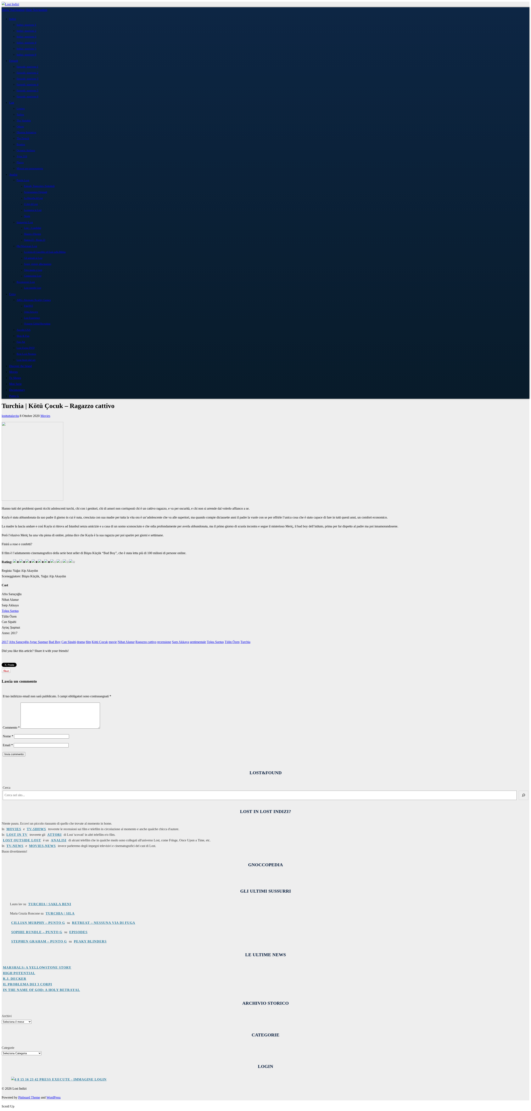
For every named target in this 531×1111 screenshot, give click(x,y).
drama (81, 642)
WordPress (53, 1097)
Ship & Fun (23, 335)
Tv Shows (15, 377)
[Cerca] (523, 795)
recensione (164, 642)
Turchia (245, 642)
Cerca (6, 787)
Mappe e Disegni (32, 234)
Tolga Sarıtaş (10, 611)
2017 (5, 642)
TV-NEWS (14, 846)
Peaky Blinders (90, 941)
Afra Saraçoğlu (19, 642)
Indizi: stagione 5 (26, 48)
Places (20, 162)
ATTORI (54, 834)
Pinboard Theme (29, 1097)
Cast (11, 102)
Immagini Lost (25, 222)
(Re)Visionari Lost (27, 246)
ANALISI (58, 840)
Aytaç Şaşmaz (38, 642)
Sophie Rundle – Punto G (36, 932)
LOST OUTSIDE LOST (22, 840)
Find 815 (28, 306)
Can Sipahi (68, 642)
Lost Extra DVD (25, 347)
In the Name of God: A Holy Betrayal (41, 990)
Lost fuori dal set (26, 359)
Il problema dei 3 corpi (27, 984)
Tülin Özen (232, 642)
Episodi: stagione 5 (27, 90)
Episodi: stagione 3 (27, 78)
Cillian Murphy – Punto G (38, 922)
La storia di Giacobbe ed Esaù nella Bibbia (45, 252)
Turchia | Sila (60, 913)
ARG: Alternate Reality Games (34, 300)
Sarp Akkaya (180, 642)
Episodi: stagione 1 (27, 66)
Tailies (20, 114)
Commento (11, 727)
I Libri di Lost (31, 204)
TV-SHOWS (36, 829)
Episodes (78, 932)
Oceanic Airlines (26, 150)
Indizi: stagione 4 (26, 42)
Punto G (14, 395)
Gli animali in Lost (33, 258)
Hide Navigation (36, 10)
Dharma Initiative (26, 132)
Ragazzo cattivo (145, 642)
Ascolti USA (23, 329)
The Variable (24, 120)
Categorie (8, 1047)
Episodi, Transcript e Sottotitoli (39, 186)
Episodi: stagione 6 (27, 96)
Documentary (17, 389)
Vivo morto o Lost (33, 270)
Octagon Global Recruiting (37, 323)
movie (113, 642)
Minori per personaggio (30, 168)
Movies (13, 371)
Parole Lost (23, 180)
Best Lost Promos (26, 353)
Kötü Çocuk (100, 642)
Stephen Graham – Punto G (39, 941)
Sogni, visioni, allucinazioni (37, 264)
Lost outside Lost (32, 288)
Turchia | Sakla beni (49, 904)
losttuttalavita (10, 416)
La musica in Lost (32, 210)
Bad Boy (55, 642)
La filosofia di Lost (33, 198)
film (88, 642)
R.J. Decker (14, 978)
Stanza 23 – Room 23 (34, 240)
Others (20, 126)
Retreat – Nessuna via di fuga (103, 922)
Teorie (27, 216)
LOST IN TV (17, 834)
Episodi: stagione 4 (27, 84)
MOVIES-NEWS (42, 846)
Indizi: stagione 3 (26, 36)
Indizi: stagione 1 (26, 24)
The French (23, 138)
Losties (21, 108)
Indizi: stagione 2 (26, 30)
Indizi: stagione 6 (26, 54)
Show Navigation (13, 10)
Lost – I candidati (32, 228)
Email (8, 745)
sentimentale (198, 642)
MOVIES (13, 829)
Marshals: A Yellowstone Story (37, 967)
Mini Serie (15, 383)
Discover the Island (20, 366)
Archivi (7, 1016)
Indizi (12, 19)
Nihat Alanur (126, 642)
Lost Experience (32, 318)
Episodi (13, 60)
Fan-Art (21, 341)
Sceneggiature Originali (35, 192)
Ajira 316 (22, 156)
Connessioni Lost (32, 276)
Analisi (13, 174)
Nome (8, 736)
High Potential (19, 973)
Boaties (21, 144)
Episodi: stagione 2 (27, 72)
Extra (12, 294)
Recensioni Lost (26, 282)
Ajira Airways (31, 312)
